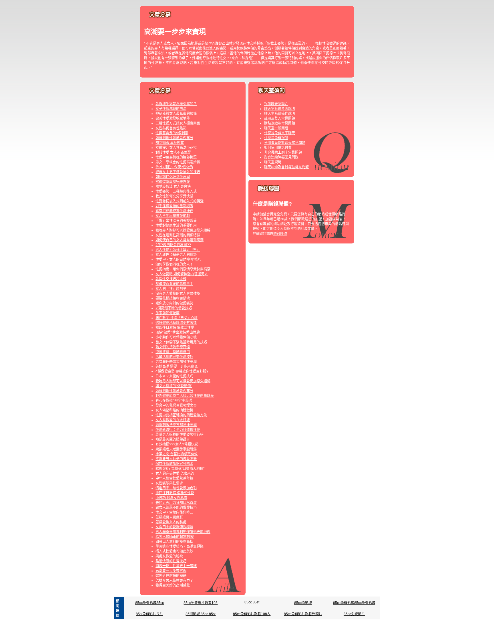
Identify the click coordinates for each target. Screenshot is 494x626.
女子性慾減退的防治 (171, 109)
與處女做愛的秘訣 (169, 556)
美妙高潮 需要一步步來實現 (177, 366)
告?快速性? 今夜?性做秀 (174, 167)
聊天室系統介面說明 (279, 109)
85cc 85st (251, 602)
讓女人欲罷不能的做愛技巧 (176, 508)
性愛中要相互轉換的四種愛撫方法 (181, 415)
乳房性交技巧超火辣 (171, 279)
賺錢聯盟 (280, 234)
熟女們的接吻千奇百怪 (173, 347)
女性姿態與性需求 (169, 483)
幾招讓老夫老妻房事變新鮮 (176, 449)
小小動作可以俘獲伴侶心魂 (176, 337)
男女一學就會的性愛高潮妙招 (178, 162)
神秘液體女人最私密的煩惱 (176, 114)
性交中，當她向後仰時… (174, 512)
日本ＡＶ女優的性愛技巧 (174, 376)
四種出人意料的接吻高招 (174, 542)
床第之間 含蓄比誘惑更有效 (177, 454)
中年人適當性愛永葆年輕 (174, 478)
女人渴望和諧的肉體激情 (174, 410)
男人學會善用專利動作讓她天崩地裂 (183, 532)
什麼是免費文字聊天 (279, 133)
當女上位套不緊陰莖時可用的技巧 (181, 342)
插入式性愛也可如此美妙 (174, 551)
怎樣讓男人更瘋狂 (169, 517)
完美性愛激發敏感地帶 (173, 118)
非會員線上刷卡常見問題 (283, 152)
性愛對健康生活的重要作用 (176, 225)
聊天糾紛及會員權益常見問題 (286, 167)
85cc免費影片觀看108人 (251, 614)
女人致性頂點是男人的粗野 (176, 255)
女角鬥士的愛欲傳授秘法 (174, 527)
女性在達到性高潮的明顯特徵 (178, 235)
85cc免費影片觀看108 (201, 603)
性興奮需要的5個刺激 (172, 133)
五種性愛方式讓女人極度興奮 (178, 123)
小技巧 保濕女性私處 (171, 498)
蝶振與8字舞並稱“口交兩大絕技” (180, 469)
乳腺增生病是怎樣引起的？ (176, 104)
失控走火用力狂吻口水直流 (176, 503)
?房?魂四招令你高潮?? (173, 245)
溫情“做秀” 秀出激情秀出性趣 (178, 332)
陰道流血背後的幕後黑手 (174, 284)
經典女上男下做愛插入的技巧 (178, 172)
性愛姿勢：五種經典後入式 (176, 191)
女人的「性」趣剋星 (171, 289)
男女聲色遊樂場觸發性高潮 (176, 362)
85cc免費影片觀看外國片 (303, 614)
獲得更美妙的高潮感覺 (173, 585)
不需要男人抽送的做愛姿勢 (176, 459)
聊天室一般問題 (276, 128)
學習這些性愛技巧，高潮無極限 (180, 546)
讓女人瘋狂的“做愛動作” (174, 386)
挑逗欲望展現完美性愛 (173, 182)
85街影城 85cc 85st (201, 614)
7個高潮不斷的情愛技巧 (174, 308)
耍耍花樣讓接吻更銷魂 (173, 298)
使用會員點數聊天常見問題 (284, 143)
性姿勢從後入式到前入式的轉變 (180, 201)
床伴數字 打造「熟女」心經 (177, 318)
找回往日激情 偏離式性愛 (175, 328)
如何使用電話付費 (278, 148)
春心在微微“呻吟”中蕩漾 (174, 401)
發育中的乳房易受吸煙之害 (176, 405)
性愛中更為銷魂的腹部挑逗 (176, 157)
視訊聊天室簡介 (276, 104)
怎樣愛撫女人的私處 (171, 522)
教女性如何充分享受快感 (174, 196)
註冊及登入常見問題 (279, 118)
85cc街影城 (303, 603)
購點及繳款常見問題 (279, 123)
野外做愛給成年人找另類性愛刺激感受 (185, 396)
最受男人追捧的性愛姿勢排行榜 (180, 435)
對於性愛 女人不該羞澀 (173, 152)
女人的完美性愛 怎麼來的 (175, 474)
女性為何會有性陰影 (171, 128)
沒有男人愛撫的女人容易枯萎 (178, 294)
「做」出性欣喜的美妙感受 (176, 221)
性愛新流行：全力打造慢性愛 (178, 430)
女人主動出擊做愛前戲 (173, 216)
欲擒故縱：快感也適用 (173, 352)
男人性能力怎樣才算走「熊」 (178, 250)
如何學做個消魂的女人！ (174, 264)
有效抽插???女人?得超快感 (177, 444)
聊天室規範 (272, 162)
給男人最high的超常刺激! (175, 537)
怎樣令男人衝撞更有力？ (174, 581)
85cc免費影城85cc (149, 603)
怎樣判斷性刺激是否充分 (174, 138)
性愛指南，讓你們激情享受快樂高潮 (183, 269)
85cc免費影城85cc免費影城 (354, 603)
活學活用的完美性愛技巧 (174, 357)
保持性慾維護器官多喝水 (174, 464)
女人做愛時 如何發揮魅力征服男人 (182, 274)
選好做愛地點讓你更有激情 (176, 323)
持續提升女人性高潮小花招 (176, 148)
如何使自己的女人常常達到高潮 (180, 240)
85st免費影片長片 (149, 614)
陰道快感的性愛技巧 (171, 561)
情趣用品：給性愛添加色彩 (176, 488)
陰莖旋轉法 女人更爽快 (173, 187)
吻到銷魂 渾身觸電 (170, 143)
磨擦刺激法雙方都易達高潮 (176, 425)
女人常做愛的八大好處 (173, 420)
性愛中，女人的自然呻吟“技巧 (178, 259)
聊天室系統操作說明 (279, 114)
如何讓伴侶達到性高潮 (173, 177)
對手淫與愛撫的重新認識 (174, 206)
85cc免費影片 (354, 614)
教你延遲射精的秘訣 (171, 576)
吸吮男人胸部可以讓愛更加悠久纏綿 (183, 230)
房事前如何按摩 (168, 313)
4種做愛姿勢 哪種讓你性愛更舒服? (182, 371)
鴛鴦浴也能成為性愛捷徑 (174, 211)
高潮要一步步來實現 (171, 571)
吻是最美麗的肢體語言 (173, 439)
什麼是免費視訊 (276, 138)
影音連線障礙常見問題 (281, 157)
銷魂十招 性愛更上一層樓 (176, 566)
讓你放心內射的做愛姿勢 (174, 303)
